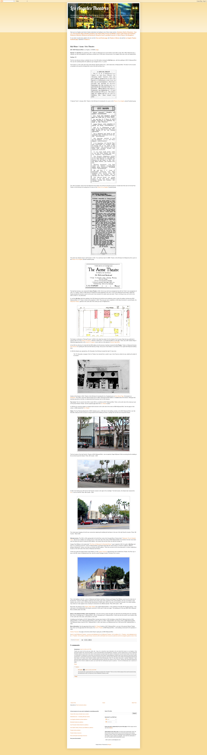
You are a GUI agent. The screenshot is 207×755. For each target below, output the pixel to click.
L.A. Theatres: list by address (78, 635)
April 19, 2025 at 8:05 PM (90, 669)
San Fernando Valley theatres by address (79, 724)
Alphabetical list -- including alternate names (80, 716)
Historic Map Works (115, 342)
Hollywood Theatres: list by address (110, 634)
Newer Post (73, 702)
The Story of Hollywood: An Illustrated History (100, 544)
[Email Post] (82, 639)
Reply (75, 664)
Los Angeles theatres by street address (78, 719)
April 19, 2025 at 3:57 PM (85, 649)
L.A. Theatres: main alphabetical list (128, 634)
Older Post (134, 702)
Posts (108, 719)
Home (103, 702)
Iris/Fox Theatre (99, 627)
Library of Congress (86, 340)
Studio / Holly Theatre (90, 606)
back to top (73, 634)
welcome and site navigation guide (122, 635)
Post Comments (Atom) (81, 705)
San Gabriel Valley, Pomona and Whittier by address (81, 727)
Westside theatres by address (76, 722)
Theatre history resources (75, 733)
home (111, 727)
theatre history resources (91, 635)
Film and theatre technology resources (78, 735)
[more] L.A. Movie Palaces (118, 35)
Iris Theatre (103, 403)
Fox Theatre (86, 408)
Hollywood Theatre (74, 301)
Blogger (109, 744)
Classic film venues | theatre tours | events (79, 714)
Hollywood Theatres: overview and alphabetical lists (89, 634)
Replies (77, 667)
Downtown (119, 32)
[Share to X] (88, 640)
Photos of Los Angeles (119, 101)
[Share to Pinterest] (91, 640)
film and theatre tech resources (105, 635)
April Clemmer (73, 346)
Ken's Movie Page (119, 396)
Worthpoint (72, 397)
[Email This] (85, 640)
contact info (133, 635)
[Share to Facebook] (89, 640)
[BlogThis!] (86, 640)
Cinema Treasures (103, 551)
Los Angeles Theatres (89, 8)
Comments (109, 722)
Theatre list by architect (75, 730)
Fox (71, 492)
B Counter (80, 669)
